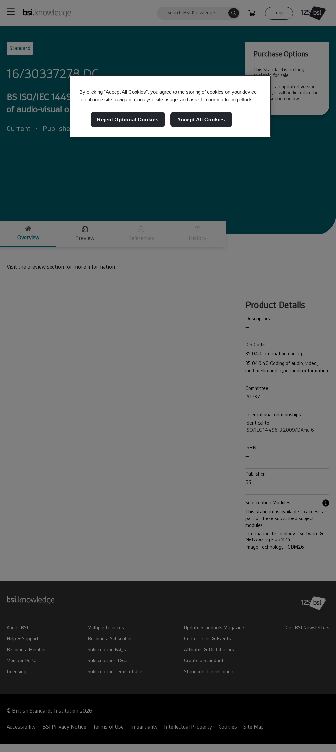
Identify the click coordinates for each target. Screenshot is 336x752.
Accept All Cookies (201, 119)
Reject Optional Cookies (127, 119)
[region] (170, 106)
